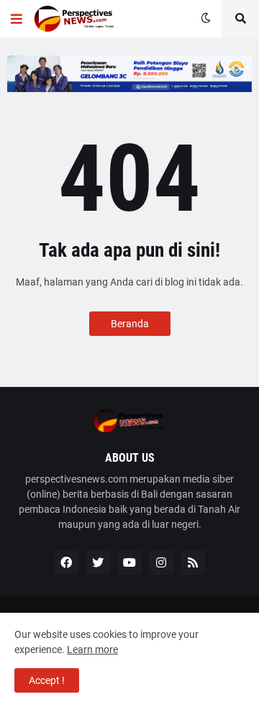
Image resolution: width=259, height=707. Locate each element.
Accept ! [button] (47, 680)
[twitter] (98, 562)
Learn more (92, 649)
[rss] (193, 562)
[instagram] (161, 562)
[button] (16, 18)
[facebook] (66, 562)
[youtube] (129, 562)
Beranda (130, 323)
